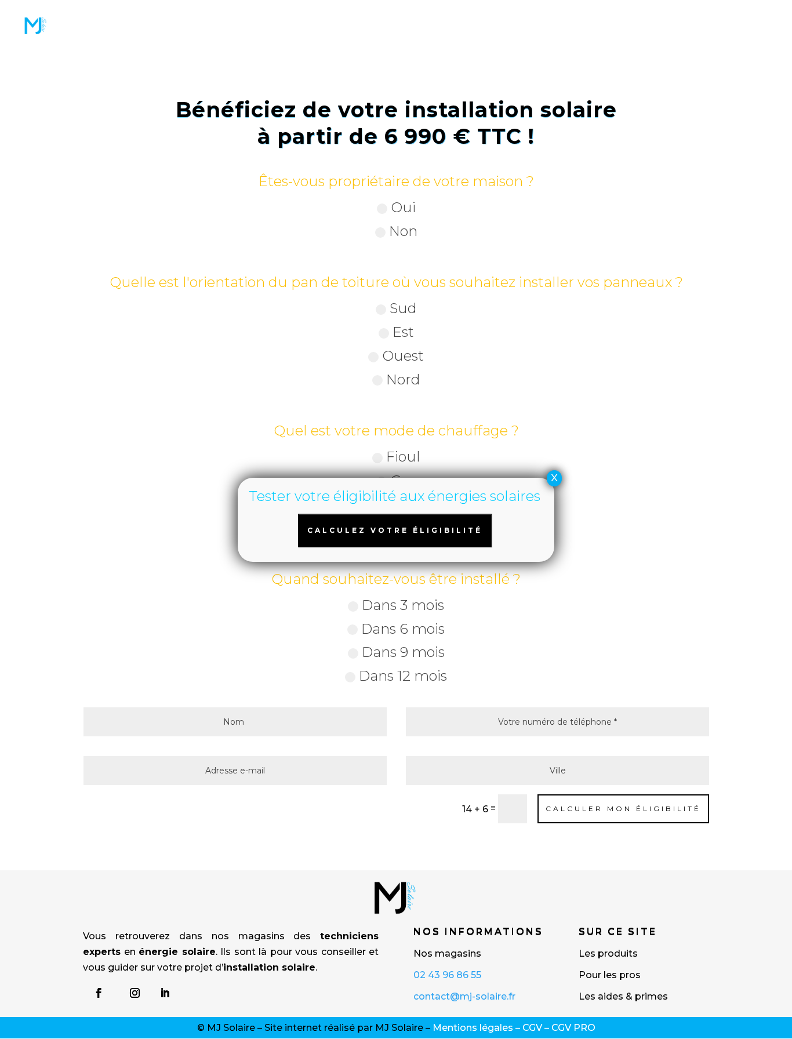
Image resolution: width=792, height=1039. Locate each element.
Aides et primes (503, 16)
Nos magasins (674, 16)
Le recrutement (98, 36)
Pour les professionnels (211, 16)
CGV (532, 1027)
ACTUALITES (426, 16)
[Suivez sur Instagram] (134, 993)
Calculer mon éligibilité (623, 808)
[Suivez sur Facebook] (98, 993)
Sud (403, 308)
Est (403, 332)
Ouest (403, 355)
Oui (403, 207)
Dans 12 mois (403, 675)
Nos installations (340, 16)
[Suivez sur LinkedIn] (165, 993)
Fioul (403, 456)
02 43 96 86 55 (447, 974)
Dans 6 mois (403, 628)
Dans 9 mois (403, 652)
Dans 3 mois (403, 605)
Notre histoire (590, 16)
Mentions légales (473, 1027)
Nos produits (94, 16)
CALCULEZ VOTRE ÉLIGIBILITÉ (394, 530)
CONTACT (170, 36)
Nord (403, 379)
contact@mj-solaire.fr (464, 996)
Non (403, 231)
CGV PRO (573, 1027)
